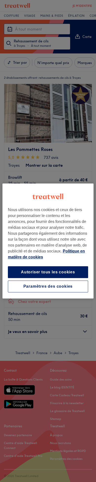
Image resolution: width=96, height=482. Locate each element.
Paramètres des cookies (48, 286)
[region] (48, 241)
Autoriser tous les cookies (48, 272)
